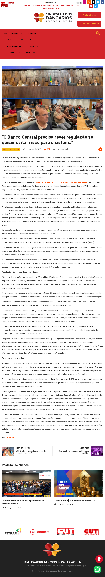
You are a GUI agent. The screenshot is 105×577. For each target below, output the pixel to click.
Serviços (13, 53)
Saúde (31, 46)
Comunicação (32, 33)
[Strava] (89, 2)
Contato (28, 53)
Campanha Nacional (13, 494)
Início (6, 33)
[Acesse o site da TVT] (3, 3)
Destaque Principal (11, 149)
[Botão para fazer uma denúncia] (99, 559)
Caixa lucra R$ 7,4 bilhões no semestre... (75, 500)
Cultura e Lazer (13, 40)
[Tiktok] (93, 2)
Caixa (69, 494)
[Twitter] (96, 6)
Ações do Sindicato (14, 46)
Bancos (61, 494)
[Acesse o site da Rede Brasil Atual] (11, 3)
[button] (77, 3)
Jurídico (30, 40)
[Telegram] (98, 2)
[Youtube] (91, 6)
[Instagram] (84, 2)
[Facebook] (102, 2)
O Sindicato (14, 33)
